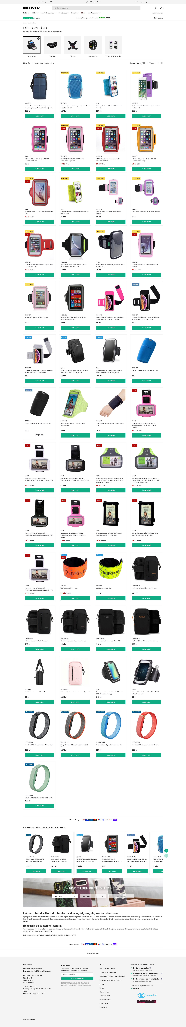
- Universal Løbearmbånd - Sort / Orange (144, 588)
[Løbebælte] (52, 45)
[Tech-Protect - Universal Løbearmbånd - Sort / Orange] (146, 568)
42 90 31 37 (33, 986)
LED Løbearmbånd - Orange (69, 588)
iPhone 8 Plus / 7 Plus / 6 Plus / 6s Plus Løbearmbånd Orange (144, 159)
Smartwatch (63, 13)
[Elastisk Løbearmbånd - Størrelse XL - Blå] (146, 350)
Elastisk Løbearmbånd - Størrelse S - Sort (38, 423)
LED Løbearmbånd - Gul (103, 588)
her (91, 985)
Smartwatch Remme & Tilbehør (110, 980)
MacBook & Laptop (47, 13)
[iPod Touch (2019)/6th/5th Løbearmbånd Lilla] (146, 192)
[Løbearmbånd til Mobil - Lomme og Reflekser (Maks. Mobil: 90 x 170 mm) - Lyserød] (110, 297)
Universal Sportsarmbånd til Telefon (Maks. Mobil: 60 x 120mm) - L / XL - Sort (109, 534)
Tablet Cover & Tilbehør (107, 972)
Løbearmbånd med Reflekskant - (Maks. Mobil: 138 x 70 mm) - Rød (39, 265)
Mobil (25, 13)
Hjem (24, 23)
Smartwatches (93, 56)
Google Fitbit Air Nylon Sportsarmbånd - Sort (38, 745)
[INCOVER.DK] (31, 8)
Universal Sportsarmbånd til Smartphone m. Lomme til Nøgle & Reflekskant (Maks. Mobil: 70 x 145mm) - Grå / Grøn (145, 480)
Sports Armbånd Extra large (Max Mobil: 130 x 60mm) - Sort (110, 265)
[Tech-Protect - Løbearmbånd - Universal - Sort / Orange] (146, 621)
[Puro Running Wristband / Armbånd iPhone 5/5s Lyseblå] (110, 86)
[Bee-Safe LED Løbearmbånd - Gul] (110, 568)
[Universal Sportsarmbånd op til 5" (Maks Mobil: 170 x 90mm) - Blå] (75, 86)
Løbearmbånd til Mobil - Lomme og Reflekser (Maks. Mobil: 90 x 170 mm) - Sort (146, 318)
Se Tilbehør (121, 896)
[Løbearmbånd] (31, 45)
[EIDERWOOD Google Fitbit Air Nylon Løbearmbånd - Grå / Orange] (75, 725)
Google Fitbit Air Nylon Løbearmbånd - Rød (145, 745)
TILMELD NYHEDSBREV (77, 979)
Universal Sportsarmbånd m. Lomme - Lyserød (75, 692)
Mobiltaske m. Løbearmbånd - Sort (35, 692)
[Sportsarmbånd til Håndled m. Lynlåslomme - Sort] (110, 403)
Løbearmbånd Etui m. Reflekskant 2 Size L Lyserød (145, 265)
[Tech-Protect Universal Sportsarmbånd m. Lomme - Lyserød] (75, 672)
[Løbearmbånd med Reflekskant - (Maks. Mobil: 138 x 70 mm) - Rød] (39, 245)
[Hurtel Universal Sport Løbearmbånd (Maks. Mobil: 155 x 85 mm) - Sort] (146, 672)
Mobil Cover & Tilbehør (107, 969)
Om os (101, 988)
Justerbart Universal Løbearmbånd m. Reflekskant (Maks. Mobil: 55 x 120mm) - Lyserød (73, 535)
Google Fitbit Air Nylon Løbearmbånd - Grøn (38, 797)
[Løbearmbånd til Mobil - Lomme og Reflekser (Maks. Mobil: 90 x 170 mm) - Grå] (39, 350)
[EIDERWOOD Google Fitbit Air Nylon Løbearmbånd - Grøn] (39, 778)
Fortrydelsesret (104, 996)
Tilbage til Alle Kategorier (113, 56)
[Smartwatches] (93, 45)
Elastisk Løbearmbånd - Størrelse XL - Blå (145, 370)
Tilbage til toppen (93, 953)
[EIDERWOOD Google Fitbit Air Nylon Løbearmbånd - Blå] (110, 725)
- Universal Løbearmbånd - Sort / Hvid (36, 641)
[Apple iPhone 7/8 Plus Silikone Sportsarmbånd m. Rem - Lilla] (146, 86)
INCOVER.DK (31, 1020)
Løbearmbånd (31, 23)
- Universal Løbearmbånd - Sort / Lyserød (73, 641)
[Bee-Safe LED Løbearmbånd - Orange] (75, 568)
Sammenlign (134, 63)
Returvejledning (104, 1000)
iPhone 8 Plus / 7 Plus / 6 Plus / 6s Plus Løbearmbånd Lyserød (72, 159)
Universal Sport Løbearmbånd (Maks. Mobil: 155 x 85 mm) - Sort (145, 693)
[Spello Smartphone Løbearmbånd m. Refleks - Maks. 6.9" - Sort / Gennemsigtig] (110, 672)
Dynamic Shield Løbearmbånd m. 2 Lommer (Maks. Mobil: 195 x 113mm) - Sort (74, 371)
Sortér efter (39, 63)
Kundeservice (157, 13)
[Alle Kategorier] (113, 45)
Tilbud (83, 13)
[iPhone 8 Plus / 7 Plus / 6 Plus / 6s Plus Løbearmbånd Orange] (146, 139)
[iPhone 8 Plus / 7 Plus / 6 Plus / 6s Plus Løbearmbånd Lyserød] (75, 139)
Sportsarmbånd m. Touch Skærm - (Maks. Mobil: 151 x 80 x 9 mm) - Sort (73, 265)
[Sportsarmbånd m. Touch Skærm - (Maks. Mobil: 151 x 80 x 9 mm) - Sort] (75, 245)
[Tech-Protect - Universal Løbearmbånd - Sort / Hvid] (39, 621)
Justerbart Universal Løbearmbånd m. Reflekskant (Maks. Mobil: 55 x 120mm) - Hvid (39, 589)
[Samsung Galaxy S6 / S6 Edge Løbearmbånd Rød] (39, 192)
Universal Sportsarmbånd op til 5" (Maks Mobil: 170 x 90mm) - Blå (75, 107)
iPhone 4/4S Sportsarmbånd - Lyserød (36, 317)
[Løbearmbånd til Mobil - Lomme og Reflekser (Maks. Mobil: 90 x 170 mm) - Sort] (146, 297)
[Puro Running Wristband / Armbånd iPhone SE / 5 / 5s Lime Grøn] (75, 192)
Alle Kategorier (93, 13)
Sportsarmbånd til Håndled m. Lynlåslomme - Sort (110, 424)
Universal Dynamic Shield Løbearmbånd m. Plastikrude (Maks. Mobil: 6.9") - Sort (109, 371)
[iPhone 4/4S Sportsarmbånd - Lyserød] (39, 297)
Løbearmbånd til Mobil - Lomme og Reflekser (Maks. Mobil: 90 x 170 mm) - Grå (39, 371)
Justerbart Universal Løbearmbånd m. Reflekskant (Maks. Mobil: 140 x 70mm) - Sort (75, 479)
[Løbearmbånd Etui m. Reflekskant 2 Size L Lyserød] (146, 245)
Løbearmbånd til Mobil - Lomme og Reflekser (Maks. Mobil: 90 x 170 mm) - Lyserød (110, 318)
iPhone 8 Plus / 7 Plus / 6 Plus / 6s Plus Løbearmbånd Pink (37, 159)
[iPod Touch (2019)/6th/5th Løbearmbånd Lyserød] (110, 192)
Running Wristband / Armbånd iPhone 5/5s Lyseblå (109, 107)
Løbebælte (52, 56)
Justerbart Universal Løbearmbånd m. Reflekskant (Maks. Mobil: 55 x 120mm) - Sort (39, 534)
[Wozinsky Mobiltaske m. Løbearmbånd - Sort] (39, 672)
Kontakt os (103, 1007)
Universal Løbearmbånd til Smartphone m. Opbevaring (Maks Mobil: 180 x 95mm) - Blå (38, 107)
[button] (161, 8)
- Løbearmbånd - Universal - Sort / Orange (145, 641)
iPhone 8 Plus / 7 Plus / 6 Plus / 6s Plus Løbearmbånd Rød (108, 159)
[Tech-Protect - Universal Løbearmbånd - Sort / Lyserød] (75, 621)
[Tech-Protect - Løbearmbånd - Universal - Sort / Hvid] (110, 621)
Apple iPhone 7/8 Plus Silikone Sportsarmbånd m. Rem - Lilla (146, 107)
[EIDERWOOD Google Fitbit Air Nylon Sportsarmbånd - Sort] (39, 725)
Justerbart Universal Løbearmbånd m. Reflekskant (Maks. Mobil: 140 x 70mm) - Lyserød (144, 425)
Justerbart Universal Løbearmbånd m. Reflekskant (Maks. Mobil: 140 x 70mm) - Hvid (39, 479)
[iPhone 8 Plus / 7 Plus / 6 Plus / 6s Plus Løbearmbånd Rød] (110, 139)
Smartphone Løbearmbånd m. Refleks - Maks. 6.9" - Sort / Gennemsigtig (110, 693)
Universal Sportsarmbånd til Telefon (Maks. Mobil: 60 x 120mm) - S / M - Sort (145, 534)
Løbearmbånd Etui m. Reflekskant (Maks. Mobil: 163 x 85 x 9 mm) (73, 318)
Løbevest (72, 56)
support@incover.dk (35, 969)
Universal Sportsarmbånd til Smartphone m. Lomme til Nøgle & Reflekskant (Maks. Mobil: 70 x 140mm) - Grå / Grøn (110, 480)
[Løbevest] (72, 45)
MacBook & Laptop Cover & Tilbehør (112, 976)
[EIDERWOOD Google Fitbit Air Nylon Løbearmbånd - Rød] (146, 725)
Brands (73, 13)
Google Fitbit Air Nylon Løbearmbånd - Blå (109, 745)
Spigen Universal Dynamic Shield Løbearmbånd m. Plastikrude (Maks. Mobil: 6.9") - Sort (87, 861)
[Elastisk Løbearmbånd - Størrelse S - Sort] (39, 403)
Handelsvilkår (104, 992)
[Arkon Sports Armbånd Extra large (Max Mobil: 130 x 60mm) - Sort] (110, 245)
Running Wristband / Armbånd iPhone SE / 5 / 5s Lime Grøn (74, 212)
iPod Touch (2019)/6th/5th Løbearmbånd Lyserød (108, 212)
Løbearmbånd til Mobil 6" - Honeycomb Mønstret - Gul (73, 424)
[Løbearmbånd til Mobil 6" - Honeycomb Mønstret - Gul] (75, 403)
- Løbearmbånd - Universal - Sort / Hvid (108, 641)
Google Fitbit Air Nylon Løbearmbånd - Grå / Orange (74, 746)
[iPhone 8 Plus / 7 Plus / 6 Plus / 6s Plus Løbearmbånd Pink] (39, 139)
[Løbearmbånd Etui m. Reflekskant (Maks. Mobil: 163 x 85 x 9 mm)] (75, 297)
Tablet (34, 13)
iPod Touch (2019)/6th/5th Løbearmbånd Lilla (146, 211)
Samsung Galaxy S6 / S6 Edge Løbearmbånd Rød (39, 212)
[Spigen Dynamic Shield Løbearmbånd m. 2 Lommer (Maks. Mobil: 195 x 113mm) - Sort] (75, 350)
